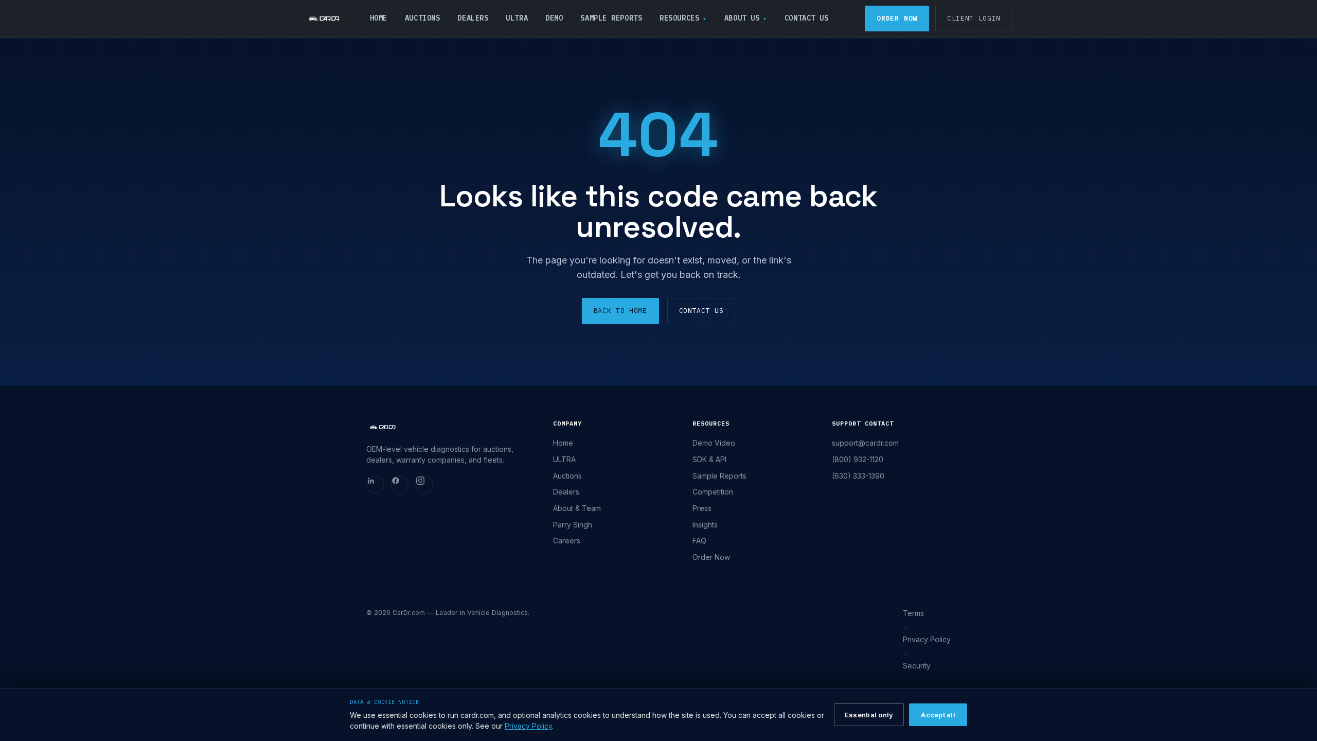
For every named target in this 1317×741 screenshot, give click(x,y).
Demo (554, 18)
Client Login (974, 18)
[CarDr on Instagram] (424, 484)
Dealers (472, 18)
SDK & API (709, 459)
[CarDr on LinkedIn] (375, 484)
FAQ (699, 540)
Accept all (938, 715)
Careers (566, 540)
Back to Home (620, 310)
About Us (741, 18)
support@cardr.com (865, 442)
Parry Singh (572, 524)
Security (917, 665)
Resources (679, 18)
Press (701, 508)
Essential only (869, 715)
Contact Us (807, 18)
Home (378, 18)
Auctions (422, 18)
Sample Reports (611, 18)
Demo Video (713, 442)
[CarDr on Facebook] (399, 484)
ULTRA (517, 18)
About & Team (577, 508)
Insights (705, 524)
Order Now (897, 18)
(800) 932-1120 (857, 459)
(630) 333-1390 (858, 475)
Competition (712, 491)
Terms (913, 613)
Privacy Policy (927, 639)
